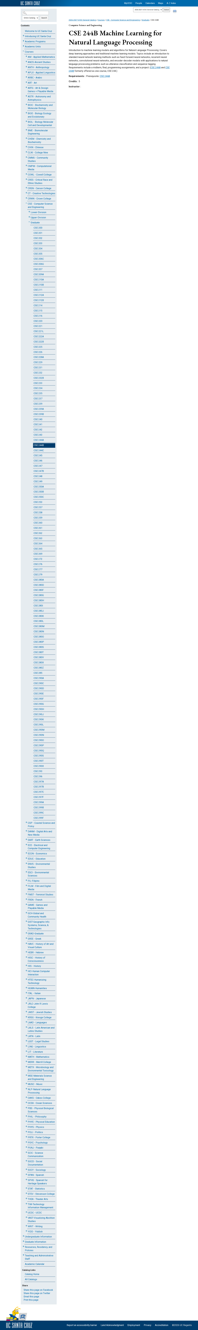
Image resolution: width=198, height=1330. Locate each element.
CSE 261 (38, 528)
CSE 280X (39, 662)
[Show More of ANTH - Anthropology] (26, 66)
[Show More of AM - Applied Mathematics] (26, 56)
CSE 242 (38, 429)
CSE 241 (38, 424)
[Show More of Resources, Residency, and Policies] (23, 1246)
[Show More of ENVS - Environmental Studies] (26, 863)
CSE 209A (39, 274)
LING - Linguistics (37, 1046)
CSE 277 (38, 569)
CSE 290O (39, 740)
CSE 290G (39, 704)
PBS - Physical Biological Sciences (41, 1110)
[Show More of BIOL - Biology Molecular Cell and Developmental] (26, 121)
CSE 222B (39, 341)
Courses (29, 51)
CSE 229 (38, 362)
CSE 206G (39, 264)
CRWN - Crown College (39, 198)
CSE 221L (39, 331)
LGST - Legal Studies (38, 1041)
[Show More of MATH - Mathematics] (26, 1056)
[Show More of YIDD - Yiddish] (26, 1231)
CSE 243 (38, 434)
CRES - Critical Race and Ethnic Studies (40, 181)
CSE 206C (39, 258)
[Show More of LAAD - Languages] (26, 1021)
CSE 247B (39, 471)
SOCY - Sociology (37, 1170)
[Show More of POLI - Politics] (26, 1131)
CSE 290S (39, 755)
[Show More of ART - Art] (26, 82)
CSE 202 (38, 238)
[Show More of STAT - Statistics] (26, 1188)
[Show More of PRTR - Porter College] (26, 1136)
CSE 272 (38, 559)
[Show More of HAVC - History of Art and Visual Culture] (26, 943)
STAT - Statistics (36, 1188)
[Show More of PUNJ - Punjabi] (26, 1147)
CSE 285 (38, 673)
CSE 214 (38, 305)
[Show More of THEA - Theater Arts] (26, 1198)
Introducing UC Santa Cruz (38, 36)
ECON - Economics (37, 853)
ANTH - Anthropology (38, 67)
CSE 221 (38, 326)
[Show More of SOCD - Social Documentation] (26, 1160)
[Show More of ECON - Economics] (26, 853)
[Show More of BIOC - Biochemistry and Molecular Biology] (26, 104)
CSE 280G (39, 595)
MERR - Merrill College (39, 1062)
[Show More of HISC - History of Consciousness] (26, 957)
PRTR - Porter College (39, 1137)
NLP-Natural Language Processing (39, 1091)
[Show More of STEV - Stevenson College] (26, 1193)
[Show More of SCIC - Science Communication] (26, 1152)
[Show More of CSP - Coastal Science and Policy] (26, 822)
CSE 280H (39, 600)
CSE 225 (38, 347)
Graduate (35, 222)
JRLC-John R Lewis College (38, 1005)
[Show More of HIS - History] (26, 965)
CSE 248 (38, 476)
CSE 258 (38, 512)
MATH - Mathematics (38, 1057)
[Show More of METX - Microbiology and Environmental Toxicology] (26, 1066)
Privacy (147, 1325)
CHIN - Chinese (35, 147)
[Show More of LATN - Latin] (26, 1035)
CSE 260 (38, 522)
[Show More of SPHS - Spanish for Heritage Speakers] (26, 1179)
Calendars (150, 3)
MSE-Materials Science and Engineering (40, 1077)
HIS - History (34, 966)
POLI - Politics (35, 1132)
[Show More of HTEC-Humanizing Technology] (26, 979)
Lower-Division (38, 212)
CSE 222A (39, 336)
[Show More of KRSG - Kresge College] (26, 1016)
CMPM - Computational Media (39, 168)
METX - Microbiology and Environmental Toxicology (41, 1069)
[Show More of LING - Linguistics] (26, 1046)
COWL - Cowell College (40, 174)
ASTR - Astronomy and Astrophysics (39, 98)
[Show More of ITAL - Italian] (26, 992)
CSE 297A (39, 781)
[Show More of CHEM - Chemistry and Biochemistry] (26, 138)
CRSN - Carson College (39, 188)
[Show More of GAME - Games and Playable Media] (26, 904)
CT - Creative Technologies (41, 193)
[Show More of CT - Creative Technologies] (26, 192)
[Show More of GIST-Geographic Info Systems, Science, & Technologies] (26, 921)
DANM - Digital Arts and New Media (40, 833)
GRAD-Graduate (36, 933)
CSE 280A (39, 579)
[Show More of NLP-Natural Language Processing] (26, 1088)
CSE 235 (38, 393)
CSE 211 (38, 289)
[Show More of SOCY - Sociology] (26, 1169)
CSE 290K (39, 719)
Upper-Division (38, 217)
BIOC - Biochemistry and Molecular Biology (40, 107)
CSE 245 (38, 455)
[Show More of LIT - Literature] (26, 1051)
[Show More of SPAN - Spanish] (26, 1174)
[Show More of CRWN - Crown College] (26, 198)
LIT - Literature (35, 1051)
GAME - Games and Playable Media (37, 907)
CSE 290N (39, 735)
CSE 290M (39, 729)
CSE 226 (38, 352)
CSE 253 (38, 502)
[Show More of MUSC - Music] (26, 1083)
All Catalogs (31, 1279)
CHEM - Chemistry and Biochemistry (39, 140)
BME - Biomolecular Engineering (38, 132)
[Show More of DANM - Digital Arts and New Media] (26, 830)
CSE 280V (39, 657)
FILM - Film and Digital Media (39, 888)
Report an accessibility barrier (82, 1325)
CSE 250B (39, 491)
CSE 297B (39, 786)
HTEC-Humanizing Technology (37, 981)
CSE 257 (38, 507)
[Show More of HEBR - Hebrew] (26, 951)
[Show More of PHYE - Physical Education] (26, 1121)
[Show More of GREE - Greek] (26, 938)
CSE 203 (38, 243)
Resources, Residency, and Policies (38, 1249)
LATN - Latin (34, 1036)
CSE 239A (39, 409)
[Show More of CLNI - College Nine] (26, 151)
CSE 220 (38, 321)
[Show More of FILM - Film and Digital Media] (26, 885)
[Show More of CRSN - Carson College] (26, 187)
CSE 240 (38, 419)
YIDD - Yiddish (35, 1231)
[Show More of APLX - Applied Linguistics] (26, 71)
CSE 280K (39, 616)
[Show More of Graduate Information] (23, 1241)
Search (44, 18)
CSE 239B (39, 414)
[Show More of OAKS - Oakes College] (26, 1097)
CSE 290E (39, 693)
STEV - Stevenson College (41, 1194)
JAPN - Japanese (37, 998)
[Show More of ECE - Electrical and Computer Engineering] (26, 844)
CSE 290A (39, 678)
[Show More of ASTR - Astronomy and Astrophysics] (26, 95)
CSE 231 (38, 367)
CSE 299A (39, 802)
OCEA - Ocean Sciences (40, 1103)
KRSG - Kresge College (39, 1017)
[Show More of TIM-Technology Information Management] (26, 1203)
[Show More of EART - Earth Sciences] (26, 839)
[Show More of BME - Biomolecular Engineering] (26, 129)
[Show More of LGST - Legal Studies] (26, 1040)
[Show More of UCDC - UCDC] (26, 1212)
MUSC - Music (35, 1084)
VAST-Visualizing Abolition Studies (41, 1220)
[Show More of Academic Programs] (23, 40)
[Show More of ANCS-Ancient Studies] (26, 61)
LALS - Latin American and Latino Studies (41, 1029)
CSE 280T (39, 652)
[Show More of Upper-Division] (29, 216)
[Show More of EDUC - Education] (26, 858)
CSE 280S (39, 647)
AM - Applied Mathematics (41, 57)
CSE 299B (39, 807)
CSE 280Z (39, 667)
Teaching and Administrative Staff (39, 1257)
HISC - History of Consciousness (36, 959)
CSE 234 (38, 388)
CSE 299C (39, 812)
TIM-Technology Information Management (40, 1206)
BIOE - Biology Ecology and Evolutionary (39, 115)
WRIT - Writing (35, 1226)
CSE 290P (39, 745)
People (139, 3)
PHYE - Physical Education (41, 1121)
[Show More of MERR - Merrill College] (26, 1061)
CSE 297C (39, 792)
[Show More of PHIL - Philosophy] (26, 1116)
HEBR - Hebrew (36, 952)
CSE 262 (38, 533)
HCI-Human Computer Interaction (39, 973)
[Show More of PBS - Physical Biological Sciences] (26, 1107)
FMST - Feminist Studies (40, 894)
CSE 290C (39, 683)
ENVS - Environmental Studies (39, 866)
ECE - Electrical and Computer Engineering (39, 847)
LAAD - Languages (37, 1022)
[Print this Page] (175, 11)
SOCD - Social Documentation (35, 1163)
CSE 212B (39, 300)
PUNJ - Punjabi (35, 1147)
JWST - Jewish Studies (40, 1012)
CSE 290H (39, 709)
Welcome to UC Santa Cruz (38, 31)
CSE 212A (39, 295)
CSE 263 (38, 538)
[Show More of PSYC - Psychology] (26, 1142)
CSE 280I (38, 605)
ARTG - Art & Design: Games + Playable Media (40, 90)
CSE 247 (38, 466)
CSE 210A (39, 279)
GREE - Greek (34, 938)
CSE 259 (38, 517)
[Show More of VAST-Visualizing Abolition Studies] (26, 1217)
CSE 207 (38, 269)
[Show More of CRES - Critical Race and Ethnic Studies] (26, 179)
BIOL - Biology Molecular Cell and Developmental (40, 124)
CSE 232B (39, 378)
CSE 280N (39, 631)
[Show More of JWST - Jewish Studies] (26, 1011)
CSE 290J (39, 714)
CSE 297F (39, 797)
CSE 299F (39, 818)
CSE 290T (39, 761)
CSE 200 (38, 227)
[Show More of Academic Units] (23, 46)
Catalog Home (32, 1274)
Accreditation (161, 1325)
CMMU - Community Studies (38, 159)
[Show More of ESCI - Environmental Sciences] (26, 871)
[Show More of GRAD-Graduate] (26, 933)
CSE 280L (39, 621)
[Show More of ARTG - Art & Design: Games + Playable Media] (26, 87)
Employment (133, 1325)
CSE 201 (38, 233)
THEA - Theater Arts (38, 1199)
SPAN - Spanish (36, 1175)
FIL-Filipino (33, 880)
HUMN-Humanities (37, 988)
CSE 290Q (39, 750)
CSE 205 (38, 253)
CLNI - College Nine (38, 152)
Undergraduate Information (38, 1236)
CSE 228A (39, 357)
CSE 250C (39, 497)
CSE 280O (39, 636)
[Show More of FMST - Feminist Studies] (26, 894)
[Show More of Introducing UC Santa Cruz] (23, 35)
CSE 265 (38, 548)
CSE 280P (39, 642)
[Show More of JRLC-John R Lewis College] (26, 1003)
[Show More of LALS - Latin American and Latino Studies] (26, 1027)
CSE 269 (38, 553)
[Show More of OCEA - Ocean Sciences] (26, 1102)
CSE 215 (38, 310)
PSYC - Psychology (38, 1142)
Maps (160, 3)
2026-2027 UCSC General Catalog (82, 20)
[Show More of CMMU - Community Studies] (26, 157)
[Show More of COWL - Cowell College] (26, 174)
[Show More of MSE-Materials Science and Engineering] (26, 1075)
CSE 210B (39, 284)
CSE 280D (39, 585)
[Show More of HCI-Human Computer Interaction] (26, 970)
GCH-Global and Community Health (37, 915)
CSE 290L (39, 724)
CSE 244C (39, 450)
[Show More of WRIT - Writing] (26, 1225)
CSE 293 (38, 771)
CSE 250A (39, 486)
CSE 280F (39, 590)
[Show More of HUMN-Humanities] (26, 987)
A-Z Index (171, 3)
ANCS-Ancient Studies (39, 62)
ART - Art (32, 82)
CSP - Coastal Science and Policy (41, 825)
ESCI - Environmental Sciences (38, 874)
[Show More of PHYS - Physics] (26, 1126)
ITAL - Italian (34, 993)
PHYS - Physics (36, 1127)
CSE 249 (38, 481)
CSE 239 (38, 403)
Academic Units (33, 46)
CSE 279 (38, 574)
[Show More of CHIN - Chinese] (26, 146)
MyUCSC (128, 3)
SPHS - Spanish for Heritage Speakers (38, 1182)
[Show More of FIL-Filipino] (26, 880)
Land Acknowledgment (112, 1325)
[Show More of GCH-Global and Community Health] (26, 912)
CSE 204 (38, 248)
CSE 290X (39, 766)
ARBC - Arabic (35, 77)
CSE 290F (39, 698)
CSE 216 (38, 315)
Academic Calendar (34, 1264)
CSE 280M (39, 626)
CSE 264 (38, 543)
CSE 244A (39, 440)
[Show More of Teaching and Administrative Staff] (23, 1255)
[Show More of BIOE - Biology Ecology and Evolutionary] (26, 112)
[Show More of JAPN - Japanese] (26, 997)
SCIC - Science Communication (35, 1155)
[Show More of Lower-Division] (29, 211)
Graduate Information (35, 1241)
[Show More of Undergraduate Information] (23, 1236)
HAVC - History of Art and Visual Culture (40, 946)
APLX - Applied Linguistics (41, 72)
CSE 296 (38, 776)
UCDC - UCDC (35, 1212)
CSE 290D (39, 688)
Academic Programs (35, 41)
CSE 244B (39, 445)
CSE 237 (38, 398)
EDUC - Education (37, 858)
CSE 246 (38, 460)
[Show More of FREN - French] (26, 899)
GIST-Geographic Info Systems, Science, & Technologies (38, 925)
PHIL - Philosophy (37, 1116)
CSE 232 (38, 372)
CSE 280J (39, 610)
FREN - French (35, 899)
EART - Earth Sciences (39, 840)
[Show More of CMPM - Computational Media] (26, 165)
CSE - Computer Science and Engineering (40, 205)
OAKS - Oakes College (39, 1098)
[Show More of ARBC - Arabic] (26, 77)
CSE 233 (38, 383)
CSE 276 (38, 564)
